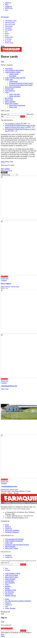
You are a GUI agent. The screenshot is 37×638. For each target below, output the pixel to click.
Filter (22, 116)
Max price (30, 114)
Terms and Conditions (12, 530)
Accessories (9, 68)
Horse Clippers (6, 283)
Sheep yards (13, 107)
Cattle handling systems (12, 72)
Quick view (4, 278)
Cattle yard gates (14, 94)
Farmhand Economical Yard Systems (21, 83)
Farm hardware (10, 90)
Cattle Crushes (13, 74)
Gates (7, 92)
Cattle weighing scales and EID (15, 78)
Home (3, 162)
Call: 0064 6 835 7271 (18, 13)
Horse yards (9, 100)
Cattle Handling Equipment (14, 541)
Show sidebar (5, 169)
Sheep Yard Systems (11, 103)
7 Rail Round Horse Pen (9, 486)
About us (8, 526)
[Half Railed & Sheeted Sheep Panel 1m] (19, 125)
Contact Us (8, 557)
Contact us (8, 528)
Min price (4, 114)
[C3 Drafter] (9, 123)
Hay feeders (9, 98)
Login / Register (10, 608)
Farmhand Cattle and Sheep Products (17, 544)
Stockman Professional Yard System (20, 85)
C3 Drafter (17, 123)
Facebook (8, 555)
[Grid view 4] (7, 173)
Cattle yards (9, 79)
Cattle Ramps (13, 81)
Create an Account (7, 628)
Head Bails (12, 76)
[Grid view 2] (2, 173)
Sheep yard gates (14, 96)
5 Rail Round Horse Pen (9, 386)
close (2, 61)
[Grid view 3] (4, 173)
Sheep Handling (10, 101)
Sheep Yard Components (17, 105)
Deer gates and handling (13, 87)
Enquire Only (9, 89)
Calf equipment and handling (14, 70)
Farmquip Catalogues (12, 532)
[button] (4, 277)
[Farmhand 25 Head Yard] (14, 129)
